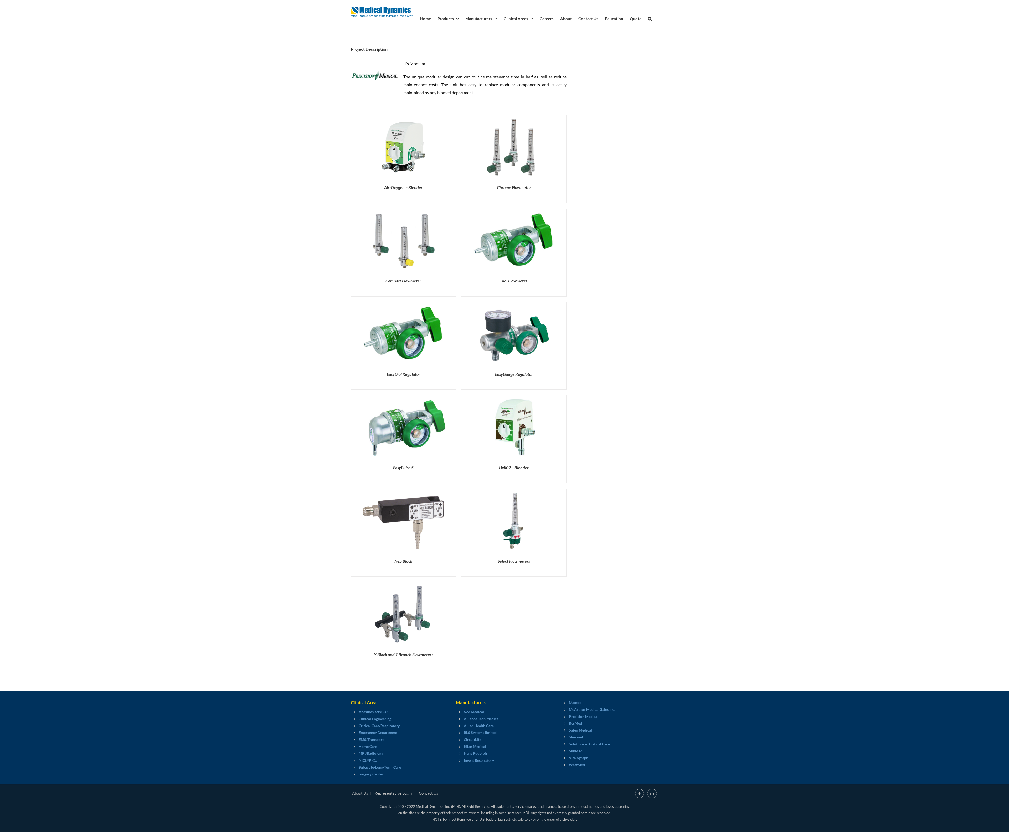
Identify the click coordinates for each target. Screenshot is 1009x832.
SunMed (576, 751)
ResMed (575, 723)
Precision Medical (583, 716)
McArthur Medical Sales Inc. (592, 709)
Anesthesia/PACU (373, 711)
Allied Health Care (479, 725)
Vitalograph (578, 757)
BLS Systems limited (480, 732)
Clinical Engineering (375, 719)
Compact (403, 280)
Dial (513, 280)
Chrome (514, 187)
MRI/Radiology (371, 753)
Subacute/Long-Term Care (380, 767)
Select (514, 561)
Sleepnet (576, 737)
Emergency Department (378, 732)
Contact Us (428, 793)
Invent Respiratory (479, 760)
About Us (360, 793)
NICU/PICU (368, 760)
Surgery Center (371, 774)
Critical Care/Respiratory (379, 725)
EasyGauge (514, 374)
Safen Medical (580, 730)
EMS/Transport (371, 739)
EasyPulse (403, 467)
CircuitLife (472, 739)
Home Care (368, 746)
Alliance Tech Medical (482, 719)
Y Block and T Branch (403, 654)
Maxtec (575, 702)
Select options (392, 148)
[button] (650, 18)
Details (422, 148)
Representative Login (393, 793)
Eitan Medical (475, 746)
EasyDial (403, 374)
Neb (403, 561)
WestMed (577, 765)
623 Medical (474, 711)
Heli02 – (514, 467)
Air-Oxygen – (403, 187)
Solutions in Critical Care (589, 744)
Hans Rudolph (475, 753)
